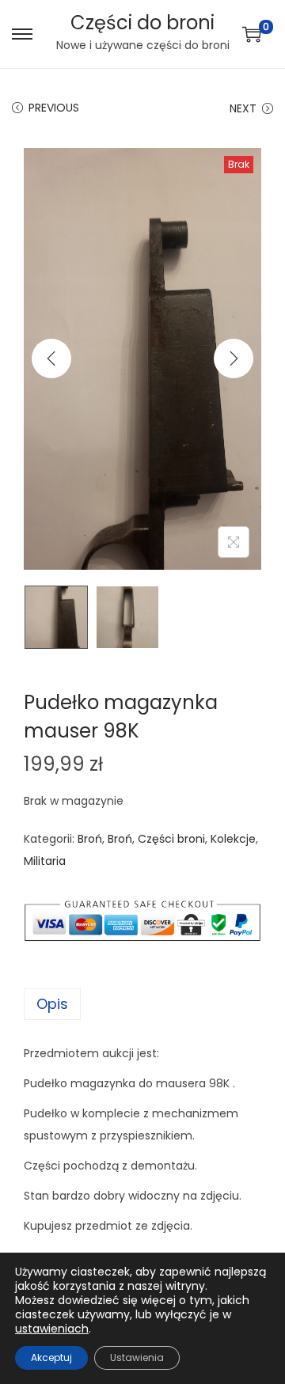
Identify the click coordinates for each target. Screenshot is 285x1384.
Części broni (171, 839)
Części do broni (142, 22)
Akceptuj (51, 1357)
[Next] (233, 358)
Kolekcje (233, 839)
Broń (90, 839)
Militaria (45, 861)
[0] (251, 34)
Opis (52, 1004)
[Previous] (51, 358)
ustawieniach (52, 1328)
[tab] (142, 1004)
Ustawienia (137, 1357)
